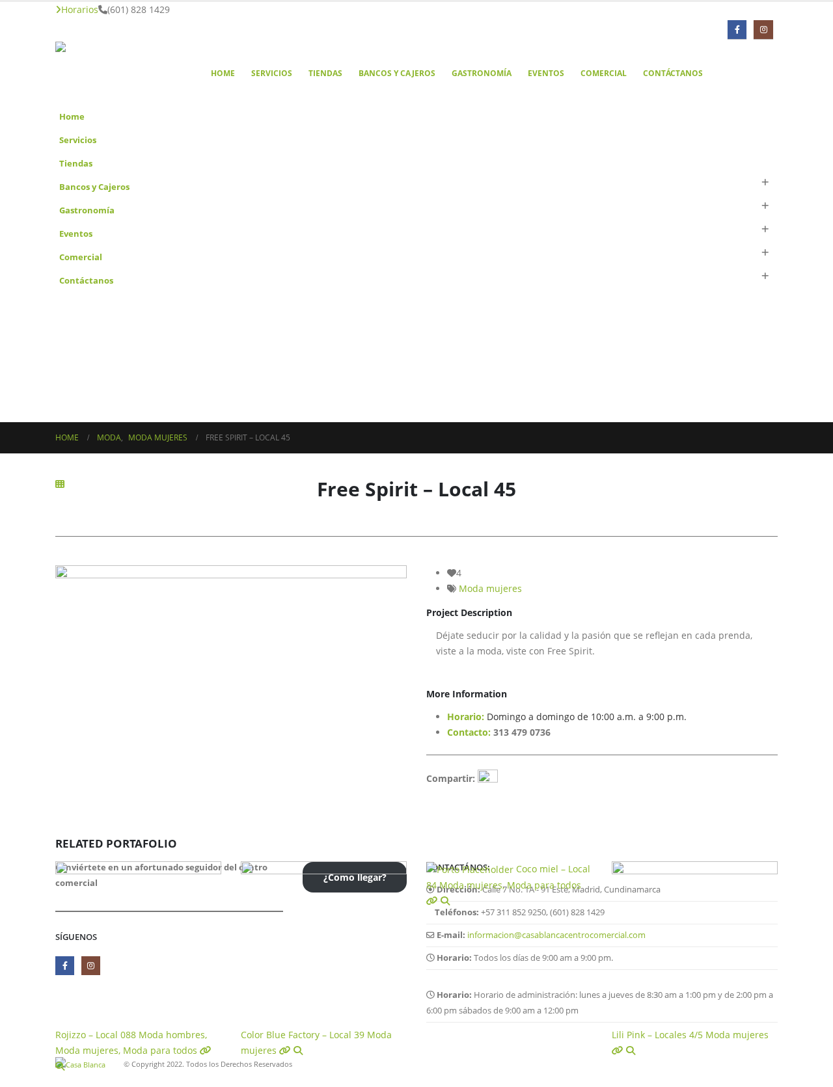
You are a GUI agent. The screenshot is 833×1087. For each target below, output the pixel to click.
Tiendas (325, 73)
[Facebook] (737, 29)
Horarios (79, 9)
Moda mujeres (490, 588)
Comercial (603, 73)
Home (223, 73)
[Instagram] (763, 29)
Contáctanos (673, 73)
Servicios (271, 73)
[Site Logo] (120, 73)
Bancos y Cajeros (397, 73)
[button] (764, 183)
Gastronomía (482, 73)
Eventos (546, 73)
